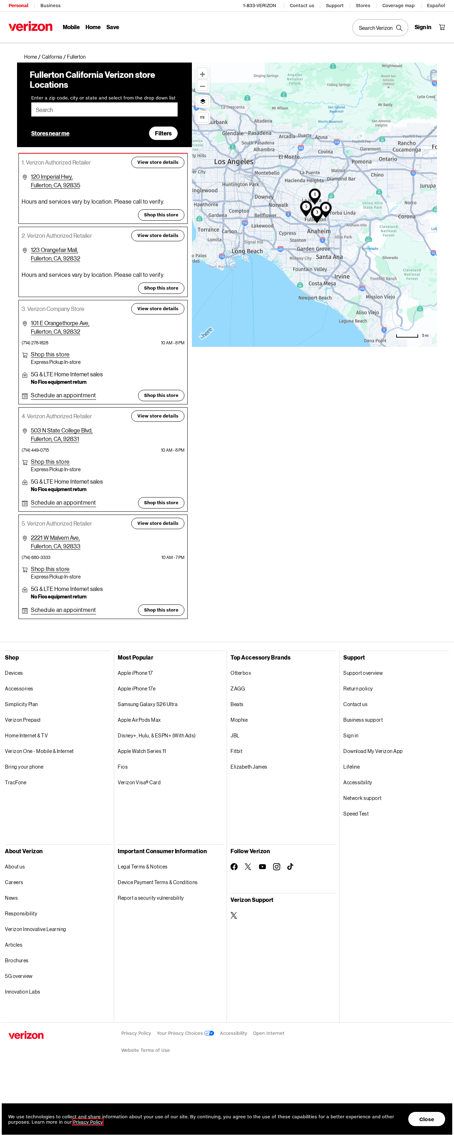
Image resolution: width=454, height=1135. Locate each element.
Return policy (358, 688)
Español (436, 5)
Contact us (302, 5)
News (11, 898)
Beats (237, 704)
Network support (362, 798)
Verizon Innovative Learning (35, 929)
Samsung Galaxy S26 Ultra (147, 704)
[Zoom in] (202, 73)
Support (335, 5)
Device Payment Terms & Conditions (158, 882)
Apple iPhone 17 (135, 673)
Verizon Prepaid (23, 720)
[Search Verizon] (380, 27)
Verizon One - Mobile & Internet (39, 751)
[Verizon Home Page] (30, 26)
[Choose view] (203, 101)
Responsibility (21, 913)
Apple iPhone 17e (136, 688)
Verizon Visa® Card (139, 782)
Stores (363, 5)
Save (112, 26)
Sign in (351, 735)
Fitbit (236, 751)
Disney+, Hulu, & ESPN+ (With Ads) (157, 735)
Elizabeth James (249, 767)
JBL (235, 735)
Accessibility (357, 782)
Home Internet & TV (26, 735)
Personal (18, 5)
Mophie (239, 720)
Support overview (363, 673)
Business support (363, 720)
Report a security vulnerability (151, 898)
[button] (76, 56)
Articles (13, 945)
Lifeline (351, 767)
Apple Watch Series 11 (142, 751)
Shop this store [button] (161, 214)
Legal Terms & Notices (143, 867)
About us (15, 867)
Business (50, 5)
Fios (123, 767)
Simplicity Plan (21, 704)
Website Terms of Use (145, 1050)
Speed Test (356, 814)
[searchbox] (104, 109)
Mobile (71, 26)
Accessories (19, 688)
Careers (14, 882)
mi (202, 117)
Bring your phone (24, 767)
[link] (33, 56)
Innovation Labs (22, 992)
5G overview (19, 976)
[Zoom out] (202, 85)
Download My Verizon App (373, 751)
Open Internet (268, 1033)
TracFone (15, 782)
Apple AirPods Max (139, 720)
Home (93, 26)
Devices (14, 673)
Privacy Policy (136, 1033)
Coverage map (398, 5)
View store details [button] (157, 162)
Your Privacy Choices (180, 1033)
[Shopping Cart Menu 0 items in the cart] (442, 27)
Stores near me (50, 133)
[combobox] (104, 109)
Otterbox (241, 673)
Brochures (17, 960)
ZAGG (238, 688)
